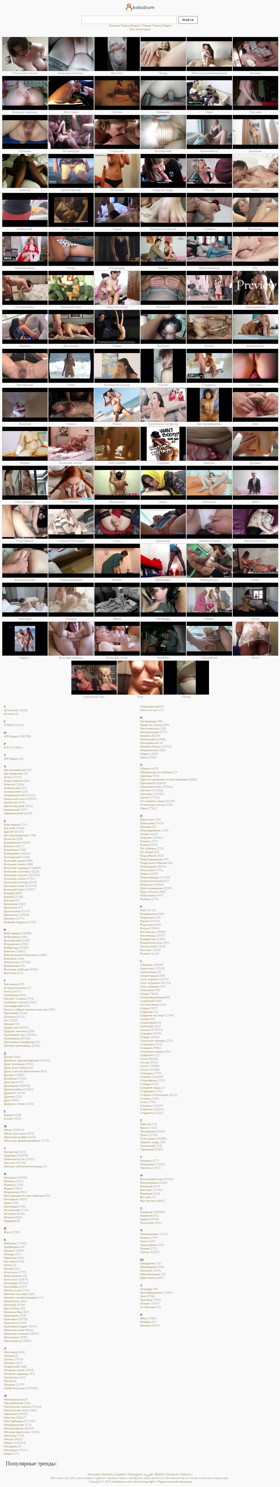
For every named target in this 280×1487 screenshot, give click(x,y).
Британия (10, 907)
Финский (146, 1186)
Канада (9, 1254)
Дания (8, 1056)
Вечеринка (11, 944)
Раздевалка (148, 913)
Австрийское (13, 773)
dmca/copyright (144, 1481)
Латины (9, 1363)
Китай (8, 1268)
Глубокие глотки (15, 1002)
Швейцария (148, 1267)
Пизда (144, 834)
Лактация (11, 1352)
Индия (8, 1188)
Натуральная (149, 732)
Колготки (10, 1279)
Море (8, 1453)
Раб (142, 910)
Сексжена (147, 990)
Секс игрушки (150, 982)
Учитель (146, 1167)
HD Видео (11, 736)
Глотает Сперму (15, 998)
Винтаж (9, 951)
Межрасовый (13, 1428)
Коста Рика (12, 1308)
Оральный (147, 783)
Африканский (13, 813)
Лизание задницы (16, 1373)
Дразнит (10, 1093)
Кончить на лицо (15, 1294)
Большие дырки (15, 860)
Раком (144, 921)
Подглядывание (151, 859)
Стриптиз (146, 1109)
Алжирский (12, 791)
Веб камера (12, 933)
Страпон (146, 1105)
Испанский (11, 1210)
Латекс (9, 1359)
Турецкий (147, 1149)
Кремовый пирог (16, 1326)
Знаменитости (14, 1159)
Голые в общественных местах (26, 1009)
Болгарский (12, 857)
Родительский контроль (174, 1481)
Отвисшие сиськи (152, 804)
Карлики (10, 1257)
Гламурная (11, 995)
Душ (7, 1100)
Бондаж (9, 893)
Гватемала (11, 984)
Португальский (151, 881)
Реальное (147, 924)
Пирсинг (146, 837)
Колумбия (11, 1286)
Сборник (146, 964)
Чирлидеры (148, 1244)
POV (7, 747)
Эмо (143, 1296)
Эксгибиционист (152, 1292)
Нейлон (145, 735)
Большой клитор (16, 882)
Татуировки (148, 1131)
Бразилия (10, 904)
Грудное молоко (15, 1031)
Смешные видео (151, 1051)
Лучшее (9, 1384)
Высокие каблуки (16, 969)
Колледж (10, 1283)
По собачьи (148, 848)
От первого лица (152, 801)
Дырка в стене (14, 1103)
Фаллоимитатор (151, 1179)
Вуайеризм (11, 965)
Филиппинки (149, 1182)
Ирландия (11, 1206)
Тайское (145, 1124)
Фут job (145, 1197)
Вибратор (11, 947)
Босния (9, 900)
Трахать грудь (149, 1142)
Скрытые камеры (152, 1040)
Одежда (146, 775)
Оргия (144, 797)
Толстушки (148, 1138)
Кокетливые (12, 1275)
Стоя (143, 1102)
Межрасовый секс (17, 1432)
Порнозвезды (149, 877)
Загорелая (11, 1152)
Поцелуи (146, 884)
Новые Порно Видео (156, 25)
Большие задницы (17, 867)
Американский (14, 795)
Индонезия (11, 1192)
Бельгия (9, 839)
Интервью (11, 1199)
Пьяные (145, 899)
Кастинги (10, 1261)
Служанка (147, 1044)
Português (135, 1474)
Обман (145, 768)
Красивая (10, 1319)
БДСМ (8, 831)
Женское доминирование (22, 1140)
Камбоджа (11, 1247)
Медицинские (14, 1424)
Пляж (144, 844)
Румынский (148, 946)
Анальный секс (15, 798)
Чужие (145, 1248)
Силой (144, 1019)
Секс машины (150, 986)
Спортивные (149, 1080)
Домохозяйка (13, 1089)
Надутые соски (151, 724)
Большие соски (15, 878)
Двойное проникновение (21, 1060)
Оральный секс (151, 786)
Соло (143, 1058)
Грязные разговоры (17, 1045)
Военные (10, 958)
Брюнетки (11, 914)
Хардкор (146, 1212)
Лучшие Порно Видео (124, 25)
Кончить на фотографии (21, 1297)
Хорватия (146, 1215)
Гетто (7, 991)
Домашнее (11, 1085)
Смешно (146, 1048)
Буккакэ (9, 918)
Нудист (145, 753)
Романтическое (151, 942)
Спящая (145, 1084)
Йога (7, 1232)
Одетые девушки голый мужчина (164, 779)
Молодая (10, 1450)
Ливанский (11, 1366)
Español (120, 1474)
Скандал (146, 1033)
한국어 (159, 1474)
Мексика (10, 1435)
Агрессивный (13, 780)
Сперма (145, 1076)
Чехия (144, 1237)
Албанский (11, 788)
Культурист (12, 1337)
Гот (6, 1020)
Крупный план (14, 1330)
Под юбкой (148, 855)
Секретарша (149, 975)
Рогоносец (147, 932)
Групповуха (12, 1038)
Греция (9, 1024)
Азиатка (9, 784)
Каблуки (10, 1243)
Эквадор (146, 1289)
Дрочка (9, 1096)
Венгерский (12, 940)
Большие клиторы (17, 871)
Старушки (147, 1091)
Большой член (14, 886)
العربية (148, 1474)
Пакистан (147, 819)
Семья (144, 993)
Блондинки (12, 853)
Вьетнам (10, 973)
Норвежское (149, 750)
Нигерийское (149, 743)
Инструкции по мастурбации (24, 1195)
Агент (8, 777)
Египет (9, 1118)
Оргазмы (146, 794)
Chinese (185, 1474)
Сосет (144, 1066)
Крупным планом (16, 1333)
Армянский (12, 809)
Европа (9, 1115)
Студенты (147, 1113)
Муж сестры (149, 710)
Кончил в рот (13, 1290)
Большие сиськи (15, 875)
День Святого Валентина (22, 1071)
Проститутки (149, 891)
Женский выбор (15, 1137)
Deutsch (107, 1474)
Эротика (146, 1299)
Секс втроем (149, 979)
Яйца (143, 1318)
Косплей (10, 1304)
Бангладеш (12, 824)
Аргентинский (14, 806)
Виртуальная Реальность (21, 955)
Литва (8, 1381)
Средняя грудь (150, 1087)
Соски (144, 1069)
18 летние (11, 710)
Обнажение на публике (157, 772)
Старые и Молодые (154, 1094)
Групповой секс (15, 1034)
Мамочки (10, 1414)
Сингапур (146, 1026)
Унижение (147, 1164)
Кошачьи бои (13, 1312)
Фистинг (146, 1190)
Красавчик (11, 1315)
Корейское (11, 1301)
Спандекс (147, 1073)
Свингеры (147, 968)
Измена (9, 1181)
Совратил (147, 1055)
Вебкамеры (12, 936)
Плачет (145, 841)
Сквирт (145, 1037)
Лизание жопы (14, 1370)
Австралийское (15, 770)
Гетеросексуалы (15, 987)
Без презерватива (16, 835)
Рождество (148, 939)
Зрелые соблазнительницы (23, 1166)
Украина (146, 1160)
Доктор (9, 1082)
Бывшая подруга (15, 922)
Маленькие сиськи (17, 1406)
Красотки (10, 1322)
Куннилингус (13, 1341)
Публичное (148, 895)
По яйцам (147, 852)
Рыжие (145, 953)
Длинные (10, 1078)
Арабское (11, 802)
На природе (148, 721)
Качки (8, 1265)
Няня (143, 757)
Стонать (146, 1098)
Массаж (9, 1417)
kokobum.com (122, 1481)
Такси (144, 1127)
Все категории (140, 29)
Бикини (9, 846)
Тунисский (147, 1145)
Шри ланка (148, 1277)
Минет (8, 1442)
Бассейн (9, 828)
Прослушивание (151, 888)
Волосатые (12, 962)
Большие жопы (15, 864)
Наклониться (149, 728)
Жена (8, 1129)
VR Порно (11, 758)
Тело (143, 1135)
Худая (144, 1219)
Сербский (147, 1001)
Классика (10, 1272)
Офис (144, 808)
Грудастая (11, 1027)
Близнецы (11, 849)
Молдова (10, 1446)
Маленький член (16, 1410)
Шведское (147, 1263)
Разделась (147, 917)
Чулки (144, 1252)
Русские (146, 950)
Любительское (14, 1388)
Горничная (11, 1013)
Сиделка (146, 1011)
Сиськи (145, 1029)
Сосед (144, 1062)
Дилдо (9, 1075)
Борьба (9, 896)
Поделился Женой (153, 863)
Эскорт (145, 1303)
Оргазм (145, 790)
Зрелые (9, 1162)
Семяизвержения (152, 997)
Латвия (9, 1355)
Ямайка (145, 1321)
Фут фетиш (148, 1200)
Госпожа (10, 1016)
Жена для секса (15, 1133)
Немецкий (147, 739)
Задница (10, 1155)
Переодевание (150, 830)
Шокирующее (150, 1274)
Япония (145, 1325)
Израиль (10, 1184)
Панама (145, 826)
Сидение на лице (152, 1015)
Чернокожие (149, 1234)
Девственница (14, 1064)
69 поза (9, 713)
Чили (143, 1241)
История (10, 1213)
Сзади (144, 1008)
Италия (9, 1217)
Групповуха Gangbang (19, 1042)
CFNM (8, 725)
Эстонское (147, 1307)
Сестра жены (149, 1004)
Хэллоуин (147, 1222)
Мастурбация (13, 1421)
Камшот (9, 1250)
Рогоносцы (148, 935)
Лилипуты (11, 1377)
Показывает (148, 866)
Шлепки (146, 1270)
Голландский (13, 1005)
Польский (147, 870)
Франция (146, 1193)
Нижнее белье (150, 746)
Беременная (12, 842)
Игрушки (10, 1177)
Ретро (144, 928)
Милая (8, 1439)
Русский (93, 1474)
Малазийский (13, 1403)
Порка (144, 873)
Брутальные (12, 911)
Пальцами (147, 823)
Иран (7, 1202)
